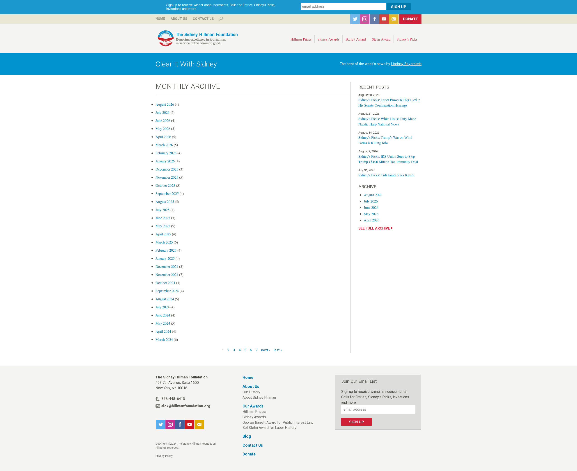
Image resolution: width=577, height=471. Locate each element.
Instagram (364, 19)
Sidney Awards (328, 39)
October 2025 (165, 185)
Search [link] (220, 19)
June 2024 (163, 315)
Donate (410, 19)
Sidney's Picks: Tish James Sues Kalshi (386, 175)
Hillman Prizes (301, 39)
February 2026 (166, 152)
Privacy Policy (164, 455)
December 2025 (167, 169)
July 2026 (162, 112)
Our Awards (253, 406)
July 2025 (162, 209)
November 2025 (167, 177)
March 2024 (164, 339)
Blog (247, 436)
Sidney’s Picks (407, 39)
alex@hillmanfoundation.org (185, 406)
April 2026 (163, 136)
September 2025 (167, 193)
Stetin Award (381, 39)
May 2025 (163, 225)
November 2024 (167, 274)
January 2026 (165, 161)
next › (265, 350)
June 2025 (163, 217)
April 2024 (163, 331)
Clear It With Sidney (186, 64)
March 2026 (164, 144)
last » (278, 350)
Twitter (355, 19)
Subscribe (393, 19)
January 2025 (165, 258)
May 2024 (163, 323)
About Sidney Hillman (259, 397)
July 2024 (162, 307)
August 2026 (165, 104)
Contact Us (203, 19)
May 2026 (163, 128)
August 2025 (165, 201)
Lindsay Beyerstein (406, 64)
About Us (179, 19)
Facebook (374, 19)
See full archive (374, 228)
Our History (251, 392)
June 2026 (163, 120)
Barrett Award (356, 39)
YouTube (384, 19)
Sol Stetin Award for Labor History (269, 427)
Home (160, 19)
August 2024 (165, 298)
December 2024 (167, 266)
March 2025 (164, 242)
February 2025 (166, 250)
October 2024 (165, 282)
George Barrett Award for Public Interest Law (278, 422)
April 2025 (163, 234)
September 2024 (167, 290)
